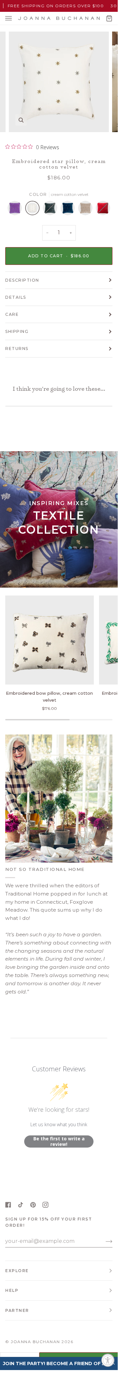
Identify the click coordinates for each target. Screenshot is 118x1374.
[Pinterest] (33, 1205)
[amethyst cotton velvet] (16, 210)
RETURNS (16, 348)
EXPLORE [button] (17, 1270)
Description (22, 280)
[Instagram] (45, 1205)
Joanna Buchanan (35, 1341)
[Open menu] (15, 18)
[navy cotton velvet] (69, 210)
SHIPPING (16, 331)
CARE (12, 314)
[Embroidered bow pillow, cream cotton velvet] (49, 640)
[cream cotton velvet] (34, 210)
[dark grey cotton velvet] (51, 210)
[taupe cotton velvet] (87, 210)
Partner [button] (17, 1310)
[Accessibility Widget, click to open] (107, 1360)
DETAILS (15, 297)
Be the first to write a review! (59, 1141)
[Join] (103, 1241)
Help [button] (11, 1290)
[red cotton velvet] (103, 210)
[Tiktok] (21, 1205)
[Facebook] (8, 1205)
